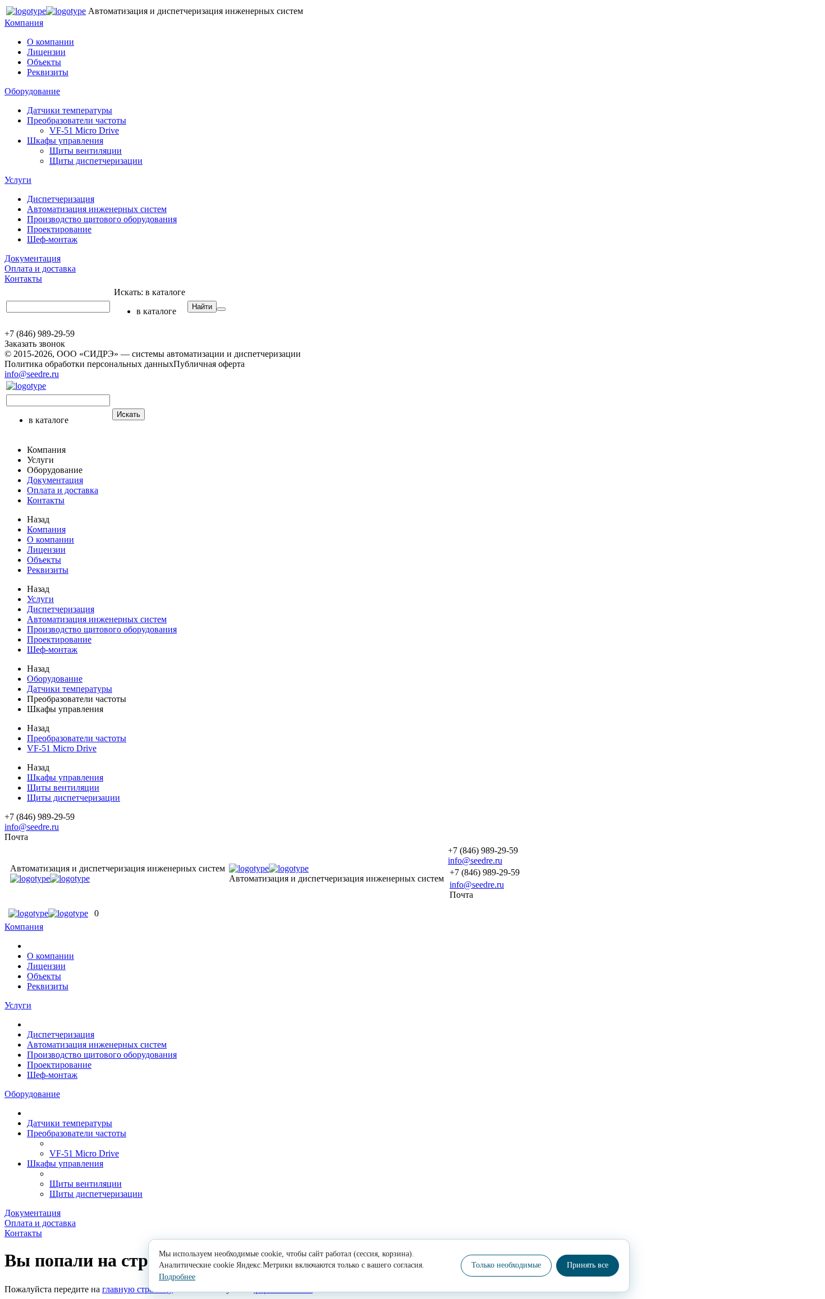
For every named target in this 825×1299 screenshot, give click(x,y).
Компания (23, 22)
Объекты (44, 62)
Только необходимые (506, 1265)
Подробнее (177, 1277)
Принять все (587, 1265)
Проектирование (59, 229)
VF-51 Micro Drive (84, 130)
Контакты (23, 278)
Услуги (17, 180)
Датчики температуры (69, 110)
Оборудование (32, 91)
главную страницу (137, 1289)
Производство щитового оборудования (102, 219)
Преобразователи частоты (76, 120)
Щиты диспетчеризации (96, 161)
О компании (50, 42)
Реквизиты (47, 72)
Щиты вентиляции (85, 150)
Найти (202, 306)
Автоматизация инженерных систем (97, 209)
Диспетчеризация (60, 199)
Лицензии (46, 52)
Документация (32, 258)
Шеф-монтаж (52, 239)
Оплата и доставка (40, 268)
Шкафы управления (65, 140)
